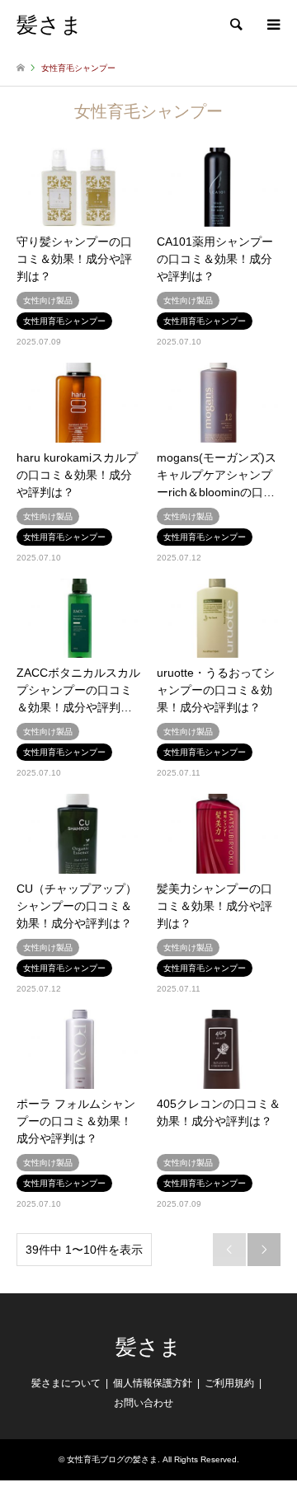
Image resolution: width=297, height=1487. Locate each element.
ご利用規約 (229, 1383)
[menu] (272, 24)
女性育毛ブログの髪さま (112, 1459)
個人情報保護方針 (152, 1383)
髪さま (149, 1347)
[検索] (235, 24)
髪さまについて (66, 1383)
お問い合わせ (143, 1403)
